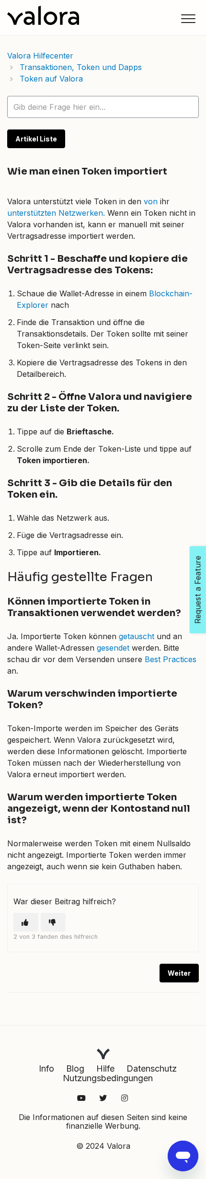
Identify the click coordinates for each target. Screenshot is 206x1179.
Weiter (179, 973)
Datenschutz (151, 1068)
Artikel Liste (36, 139)
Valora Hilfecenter (40, 55)
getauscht (136, 636)
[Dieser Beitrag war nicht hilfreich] (53, 922)
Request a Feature (198, 590)
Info (46, 1068)
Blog (75, 1068)
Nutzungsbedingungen (108, 1078)
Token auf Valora (51, 78)
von (151, 201)
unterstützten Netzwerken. (56, 213)
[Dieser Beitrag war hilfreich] (25, 922)
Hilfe (105, 1068)
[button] (188, 18)
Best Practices (170, 659)
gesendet (113, 648)
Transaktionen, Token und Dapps (81, 67)
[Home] (43, 15)
